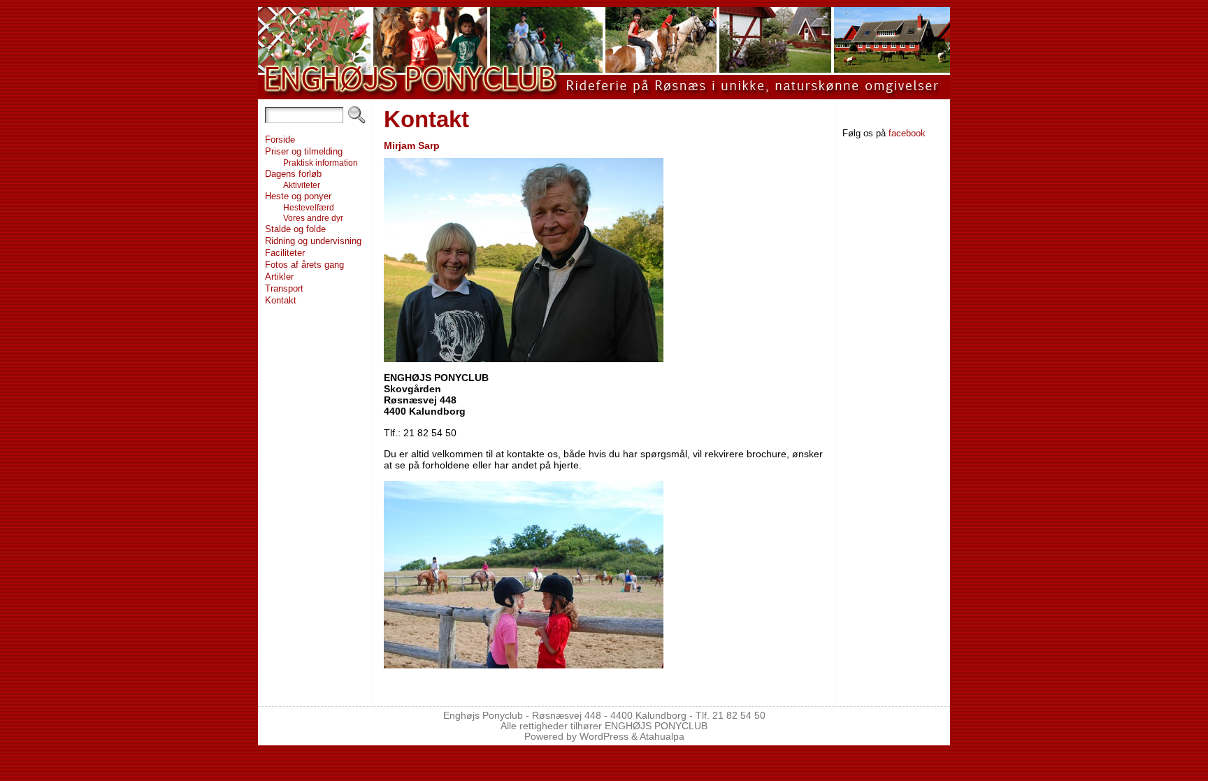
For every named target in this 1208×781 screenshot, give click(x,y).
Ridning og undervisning (313, 241)
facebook (907, 133)
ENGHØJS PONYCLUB (656, 726)
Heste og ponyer (298, 196)
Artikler (279, 276)
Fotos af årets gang (304, 264)
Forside (280, 139)
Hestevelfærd (308, 207)
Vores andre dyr (313, 217)
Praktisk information (320, 162)
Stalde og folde (295, 229)
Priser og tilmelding (304, 151)
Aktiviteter (301, 184)
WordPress (604, 736)
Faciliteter (285, 253)
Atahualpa (662, 736)
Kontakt (280, 300)
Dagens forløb (293, 174)
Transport (284, 288)
